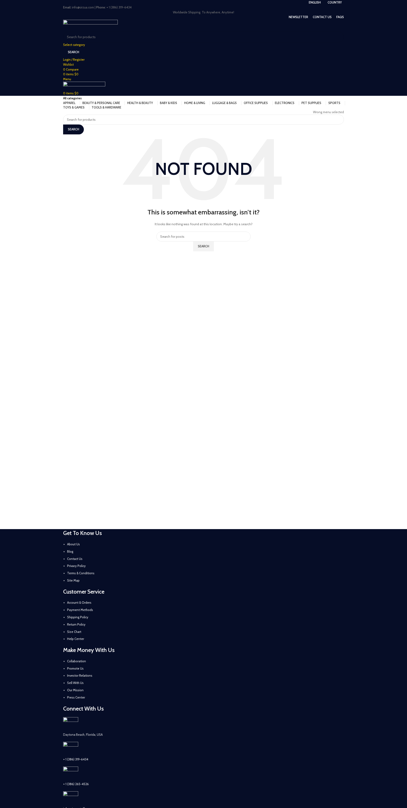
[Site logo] (90, 25)
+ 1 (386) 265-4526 (76, 784)
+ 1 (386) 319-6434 (75, 759)
